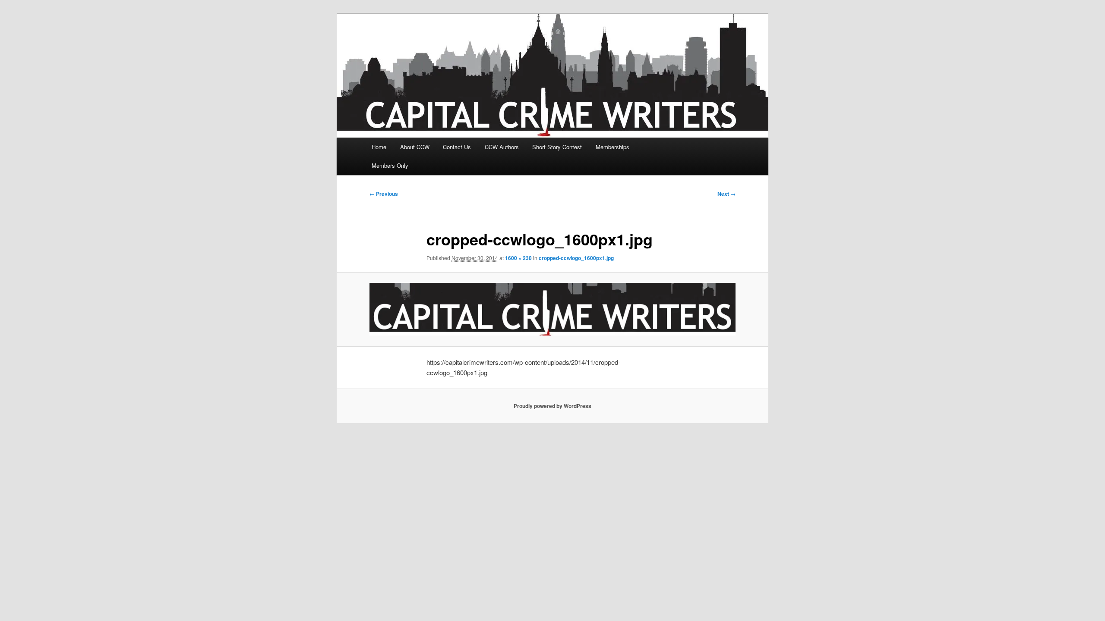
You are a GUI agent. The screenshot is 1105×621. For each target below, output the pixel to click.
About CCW (414, 147)
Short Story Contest (557, 147)
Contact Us (457, 147)
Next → (726, 194)
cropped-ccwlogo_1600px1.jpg (576, 258)
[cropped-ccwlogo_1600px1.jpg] (552, 309)
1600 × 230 (518, 258)
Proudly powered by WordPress (552, 406)
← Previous (383, 194)
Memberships (612, 147)
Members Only (390, 165)
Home (379, 147)
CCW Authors (502, 147)
